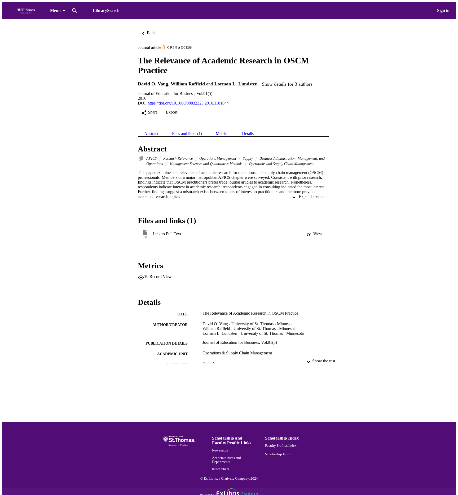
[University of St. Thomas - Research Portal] (27, 11)
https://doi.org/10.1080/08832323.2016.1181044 (188, 103)
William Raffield (188, 83)
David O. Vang (153, 83)
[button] (314, 234)
